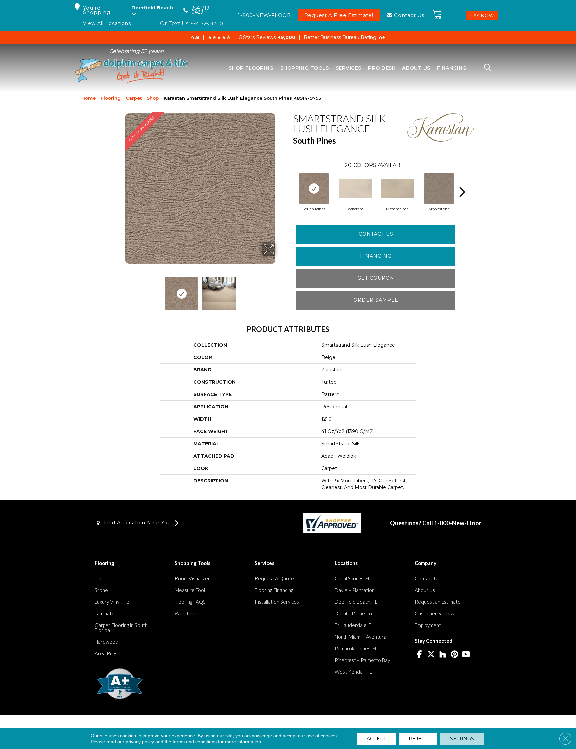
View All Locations (107, 23)
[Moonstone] (439, 188)
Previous (120, 290)
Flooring (111, 98)
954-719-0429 (201, 10)
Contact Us (376, 234)
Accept (376, 739)
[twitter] (431, 654)
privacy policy (140, 741)
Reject (418, 739)
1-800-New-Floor (457, 523)
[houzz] (443, 654)
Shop (153, 98)
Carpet (134, 98)
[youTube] (466, 654)
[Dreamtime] (397, 188)
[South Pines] (314, 188)
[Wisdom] (355, 188)
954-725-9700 (207, 24)
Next (279, 290)
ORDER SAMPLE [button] (375, 300)
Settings (462, 739)
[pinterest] (454, 654)
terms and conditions (195, 741)
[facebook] (419, 654)
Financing (376, 256)
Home (88, 98)
